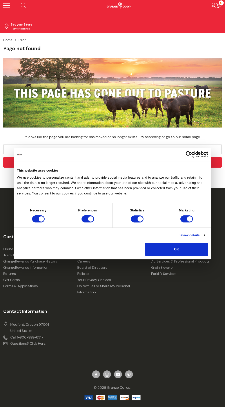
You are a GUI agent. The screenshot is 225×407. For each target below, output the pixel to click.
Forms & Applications (20, 286)
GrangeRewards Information (25, 267)
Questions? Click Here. (28, 343)
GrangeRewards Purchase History (30, 261)
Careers (83, 261)
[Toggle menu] (6, 5)
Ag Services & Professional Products (180, 261)
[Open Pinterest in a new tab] (129, 374)
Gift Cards (11, 280)
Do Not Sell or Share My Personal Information (103, 289)
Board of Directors (92, 267)
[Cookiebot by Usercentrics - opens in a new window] (189, 154)
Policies (83, 273)
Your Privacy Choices (94, 280)
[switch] (88, 218)
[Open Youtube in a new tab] (118, 374)
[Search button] (23, 5)
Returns (9, 273)
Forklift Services (163, 273)
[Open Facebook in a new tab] (96, 374)
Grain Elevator (162, 267)
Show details (190, 235)
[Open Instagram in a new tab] (107, 374)
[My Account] (213, 5)
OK (176, 249)
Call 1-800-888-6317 (27, 337)
